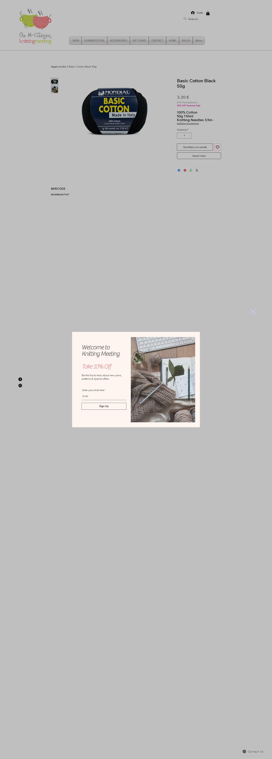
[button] (253, 312)
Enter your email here (93, 390)
